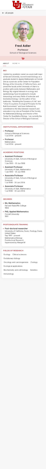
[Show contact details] (23, 58)
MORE (15, 63)
